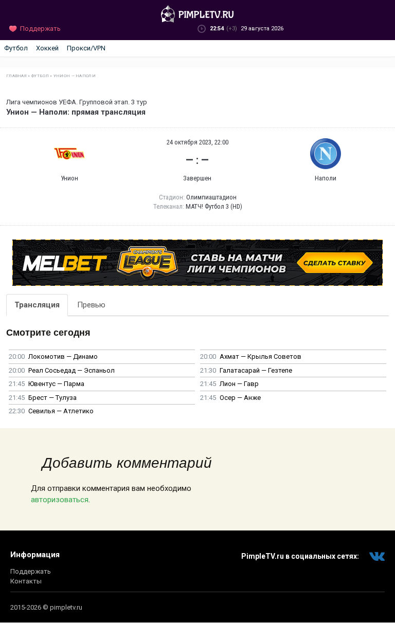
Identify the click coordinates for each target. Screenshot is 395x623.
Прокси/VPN (86, 48)
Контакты (26, 581)
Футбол (16, 48)
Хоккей (47, 48)
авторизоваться (59, 499)
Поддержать (30, 571)
